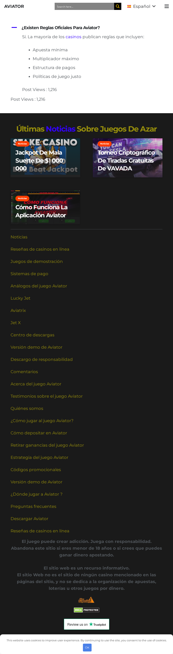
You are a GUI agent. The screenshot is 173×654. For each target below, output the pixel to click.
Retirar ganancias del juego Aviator (47, 445)
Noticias (19, 236)
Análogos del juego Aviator (39, 285)
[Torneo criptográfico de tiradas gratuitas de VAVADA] (127, 158)
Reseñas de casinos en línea (40, 249)
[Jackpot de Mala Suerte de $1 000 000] (45, 158)
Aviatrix (18, 310)
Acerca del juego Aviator (36, 383)
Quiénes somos (27, 408)
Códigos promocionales (36, 469)
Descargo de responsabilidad (42, 359)
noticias (60, 128)
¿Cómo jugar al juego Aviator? (42, 420)
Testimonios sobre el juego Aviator (47, 396)
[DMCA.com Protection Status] (86, 611)
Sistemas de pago (29, 273)
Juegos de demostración (37, 261)
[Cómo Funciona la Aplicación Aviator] (45, 207)
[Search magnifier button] (117, 6)
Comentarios (24, 371)
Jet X (16, 322)
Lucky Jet (20, 298)
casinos (73, 36)
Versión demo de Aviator (36, 347)
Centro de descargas (32, 334)
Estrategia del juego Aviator (39, 457)
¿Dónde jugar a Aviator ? (36, 494)
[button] (141, 6)
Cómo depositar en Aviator (39, 432)
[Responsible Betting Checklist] (86, 599)
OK (87, 647)
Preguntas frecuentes (33, 506)
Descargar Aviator (29, 518)
